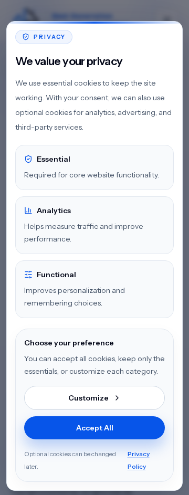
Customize (88, 398)
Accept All (94, 428)
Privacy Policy (139, 460)
